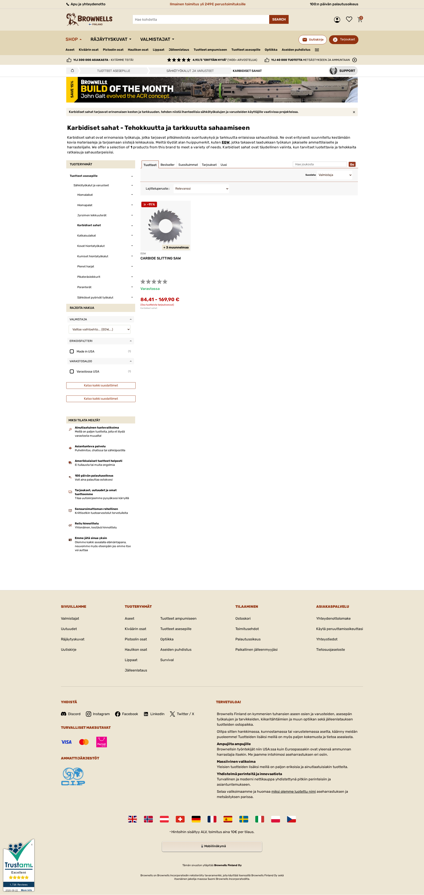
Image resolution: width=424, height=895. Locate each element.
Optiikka (271, 50)
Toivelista (350, 20)
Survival (167, 660)
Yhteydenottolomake (333, 618)
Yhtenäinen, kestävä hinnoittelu (96, 527)
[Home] (71, 70)
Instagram (101, 714)
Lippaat (158, 50)
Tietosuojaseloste (330, 649)
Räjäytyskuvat (109, 39)
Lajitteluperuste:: (158, 188)
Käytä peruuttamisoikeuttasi (339, 629)
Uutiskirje (68, 649)
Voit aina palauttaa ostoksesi (94, 479)
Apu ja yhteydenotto (87, 4)
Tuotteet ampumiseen (210, 49)
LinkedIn (157, 714)
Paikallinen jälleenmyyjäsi (256, 649)
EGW (226, 142)
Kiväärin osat (88, 50)
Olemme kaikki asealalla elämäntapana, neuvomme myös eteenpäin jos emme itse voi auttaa (103, 546)
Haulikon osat (138, 50)
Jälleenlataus (179, 50)
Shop (72, 39)
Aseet (70, 50)
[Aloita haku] (279, 19)
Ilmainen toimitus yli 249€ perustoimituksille (208, 4)
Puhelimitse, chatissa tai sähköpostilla (100, 450)
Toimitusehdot (247, 629)
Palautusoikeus (248, 639)
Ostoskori (243, 618)
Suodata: (310, 174)
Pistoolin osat (113, 50)
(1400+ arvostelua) (225, 60)
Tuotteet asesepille (245, 50)
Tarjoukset (347, 39)
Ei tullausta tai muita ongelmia (95, 464)
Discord (74, 714)
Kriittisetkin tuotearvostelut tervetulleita (101, 513)
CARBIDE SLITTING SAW (160, 258)
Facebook (130, 714)
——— (317, 49)
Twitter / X (185, 714)
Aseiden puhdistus (296, 50)
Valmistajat (155, 39)
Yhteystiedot (326, 639)
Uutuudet (69, 629)
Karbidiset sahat (148, 308)
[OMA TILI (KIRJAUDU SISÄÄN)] (338, 20)
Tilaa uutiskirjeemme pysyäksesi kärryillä (102, 498)
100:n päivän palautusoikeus (334, 4)
